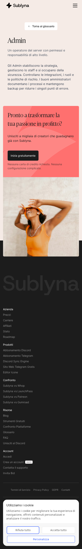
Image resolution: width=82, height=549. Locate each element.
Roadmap (9, 336)
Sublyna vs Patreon (15, 396)
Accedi (7, 456)
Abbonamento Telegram (18, 355)
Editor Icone (10, 372)
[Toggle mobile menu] (75, 5)
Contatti (65, 489)
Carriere (8, 320)
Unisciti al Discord (14, 443)
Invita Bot (9, 473)
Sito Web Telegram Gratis (19, 366)
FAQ (5, 437)
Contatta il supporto (15, 467)
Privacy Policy (41, 489)
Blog (6, 415)
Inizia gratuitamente (23, 155)
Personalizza (41, 539)
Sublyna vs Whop (14, 385)
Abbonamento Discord (17, 350)
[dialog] (41, 523)
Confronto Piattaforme (17, 426)
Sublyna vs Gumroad (16, 402)
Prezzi (7, 314)
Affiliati (7, 325)
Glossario (8, 432)
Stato (6, 331)
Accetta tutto (58, 530)
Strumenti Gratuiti (14, 421)
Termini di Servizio (20, 489)
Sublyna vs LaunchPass (18, 391)
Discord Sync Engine (16, 361)
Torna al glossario (43, 26)
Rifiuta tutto (23, 530)
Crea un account (13, 462)
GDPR (55, 489)
